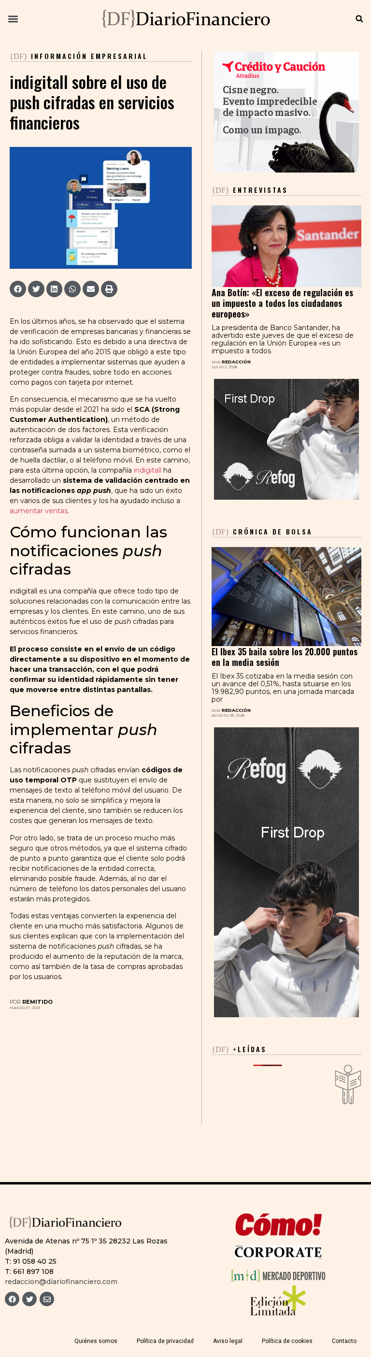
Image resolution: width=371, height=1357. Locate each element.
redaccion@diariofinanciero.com (61, 1281)
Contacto (344, 1341)
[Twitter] (29, 1299)
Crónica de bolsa (262, 531)
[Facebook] (12, 1299)
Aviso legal (228, 1341)
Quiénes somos (95, 1341)
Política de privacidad (165, 1341)
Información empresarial (89, 56)
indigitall (147, 470)
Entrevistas (250, 190)
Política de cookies (287, 1341)
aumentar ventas (39, 510)
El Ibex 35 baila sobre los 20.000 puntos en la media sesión (284, 656)
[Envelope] (47, 1299)
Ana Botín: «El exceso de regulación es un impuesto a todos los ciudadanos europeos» (282, 303)
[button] (13, 19)
